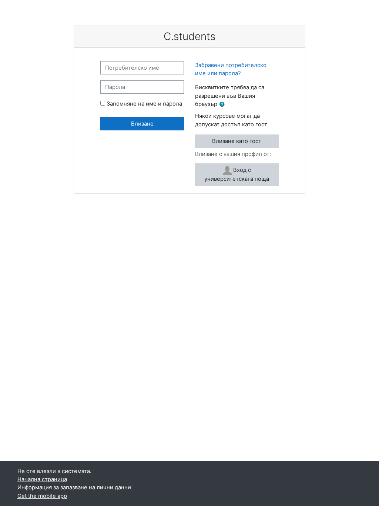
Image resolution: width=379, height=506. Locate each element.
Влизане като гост (236, 141)
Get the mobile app (42, 496)
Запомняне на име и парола (144, 103)
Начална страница (42, 479)
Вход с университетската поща (236, 174)
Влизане (142, 123)
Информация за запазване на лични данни (74, 487)
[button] (223, 104)
